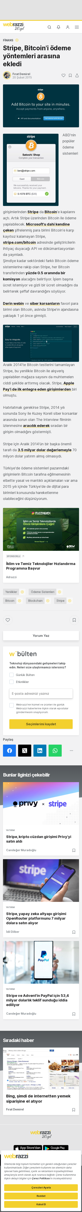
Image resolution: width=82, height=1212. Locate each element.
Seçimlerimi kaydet (41, 724)
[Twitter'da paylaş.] (25, 751)
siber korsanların (45, 303)
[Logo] (13, 27)
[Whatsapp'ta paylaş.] (56, 751)
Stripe (32, 212)
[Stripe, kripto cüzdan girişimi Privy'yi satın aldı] (41, 803)
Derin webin (13, 303)
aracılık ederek (36, 425)
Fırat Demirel (15, 1109)
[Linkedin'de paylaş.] (41, 751)
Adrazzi (11, 577)
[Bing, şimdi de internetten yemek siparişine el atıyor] (41, 1069)
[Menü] (77, 28)
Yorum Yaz (41, 636)
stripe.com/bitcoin (19, 242)
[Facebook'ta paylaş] (10, 751)
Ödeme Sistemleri (42, 592)
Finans (8, 40)
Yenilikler (11, 592)
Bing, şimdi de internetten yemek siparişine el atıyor (38, 1099)
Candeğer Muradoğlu (21, 850)
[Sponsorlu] (41, 529)
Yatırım (10, 830)
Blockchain (35, 600)
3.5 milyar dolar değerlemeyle (44, 450)
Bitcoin (51, 212)
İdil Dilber (12, 931)
